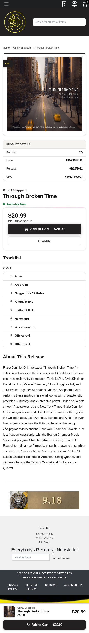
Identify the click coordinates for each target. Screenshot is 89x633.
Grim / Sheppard (22, 47)
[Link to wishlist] (64, 4)
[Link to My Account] (75, 4)
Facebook (46, 534)
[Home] (14, 21)
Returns (51, 585)
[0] (85, 5)
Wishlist (46, 240)
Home (6, 47)
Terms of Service (32, 587)
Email (46, 542)
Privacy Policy (12, 587)
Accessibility (73, 585)
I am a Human (61, 558)
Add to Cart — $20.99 (47, 229)
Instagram (45, 538)
